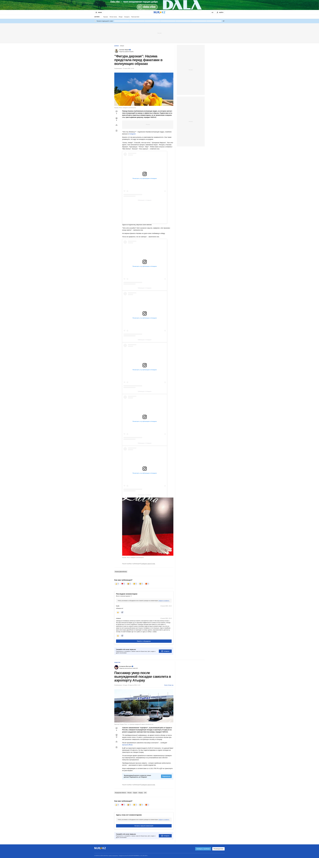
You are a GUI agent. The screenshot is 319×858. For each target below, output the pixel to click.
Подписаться (166, 776)
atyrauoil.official (127, 745)
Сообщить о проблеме (203, 848)
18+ (145, 792)
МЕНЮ (100, 12)
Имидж (120, 16)
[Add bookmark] (116, 130)
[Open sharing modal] (116, 125)
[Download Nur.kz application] (159, 5)
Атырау (141, 792)
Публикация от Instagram (144, 200)
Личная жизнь (113, 16)
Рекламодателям (218, 848)
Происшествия (135, 16)
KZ (212, 12)
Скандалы (127, 16)
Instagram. (132, 134)
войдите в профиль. (164, 600)
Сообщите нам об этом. (148, 563)
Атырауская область (120, 792)
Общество (117, 662)
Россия (129, 792)
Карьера (105, 16)
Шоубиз (97, 16)
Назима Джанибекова (121, 571)
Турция (135, 792)
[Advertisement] (159, 33)
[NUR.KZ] (159, 12)
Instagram (166, 651)
